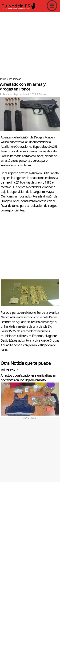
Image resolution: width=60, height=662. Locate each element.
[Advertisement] (30, 43)
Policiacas (15, 79)
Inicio (3, 79)
